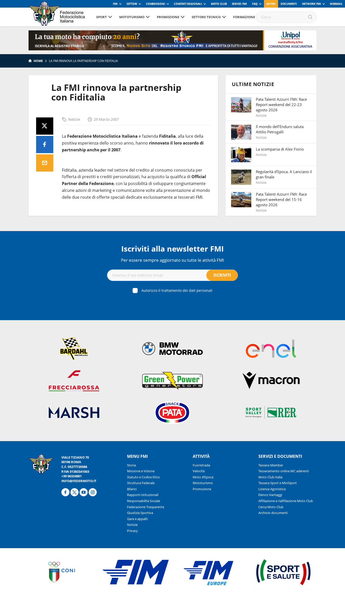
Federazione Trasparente (145, 507)
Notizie (74, 119)
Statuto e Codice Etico (143, 477)
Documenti (289, 4)
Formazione (244, 17)
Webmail (336, 4)
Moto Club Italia (270, 477)
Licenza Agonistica (272, 489)
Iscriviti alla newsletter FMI (172, 248)
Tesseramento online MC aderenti (283, 471)
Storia (131, 465)
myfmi (271, 4)
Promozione (168, 17)
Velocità (199, 471)
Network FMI (311, 4)
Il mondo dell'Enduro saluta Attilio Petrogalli (280, 129)
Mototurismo (131, 17)
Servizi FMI (239, 4)
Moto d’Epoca (203, 477)
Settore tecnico (206, 17)
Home (38, 61)
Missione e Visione (141, 471)
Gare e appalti (137, 519)
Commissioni (155, 4)
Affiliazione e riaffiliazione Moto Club (285, 501)
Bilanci (132, 489)
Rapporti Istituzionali (142, 494)
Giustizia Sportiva (140, 512)
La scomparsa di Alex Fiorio (280, 149)
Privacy (132, 530)
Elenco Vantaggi (270, 494)
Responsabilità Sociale (143, 501)
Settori (132, 4)
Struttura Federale (141, 483)
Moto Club (219, 4)
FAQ (255, 4)
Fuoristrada (201, 465)
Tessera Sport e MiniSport (277, 483)
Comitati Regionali (188, 4)
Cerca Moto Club (270, 507)
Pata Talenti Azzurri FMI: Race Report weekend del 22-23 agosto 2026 (281, 104)
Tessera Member (270, 465)
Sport (101, 17)
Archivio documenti (273, 512)
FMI (115, 4)
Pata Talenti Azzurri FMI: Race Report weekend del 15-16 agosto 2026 (281, 199)
